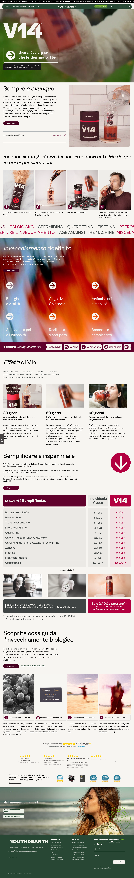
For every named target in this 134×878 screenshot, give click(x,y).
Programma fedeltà (57, 847)
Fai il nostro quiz (101, 6)
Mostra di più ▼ (67, 570)
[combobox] (113, 7)
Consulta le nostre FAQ (12, 811)
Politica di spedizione (78, 842)
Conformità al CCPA (78, 855)
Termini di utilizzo (77, 850)
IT (113, 6)
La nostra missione (15, 783)
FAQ (52, 852)
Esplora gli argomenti (57, 859)
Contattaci (54, 855)
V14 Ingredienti (56, 135)
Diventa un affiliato (56, 857)
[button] (7, 7)
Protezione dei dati (78, 857)
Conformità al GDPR (78, 852)
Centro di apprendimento (59, 850)
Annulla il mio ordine (78, 859)
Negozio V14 (11, 123)
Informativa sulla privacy (79, 847)
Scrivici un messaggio (14, 816)
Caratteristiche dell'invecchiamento (33, 270)
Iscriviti (119, 862)
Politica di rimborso (78, 845)
